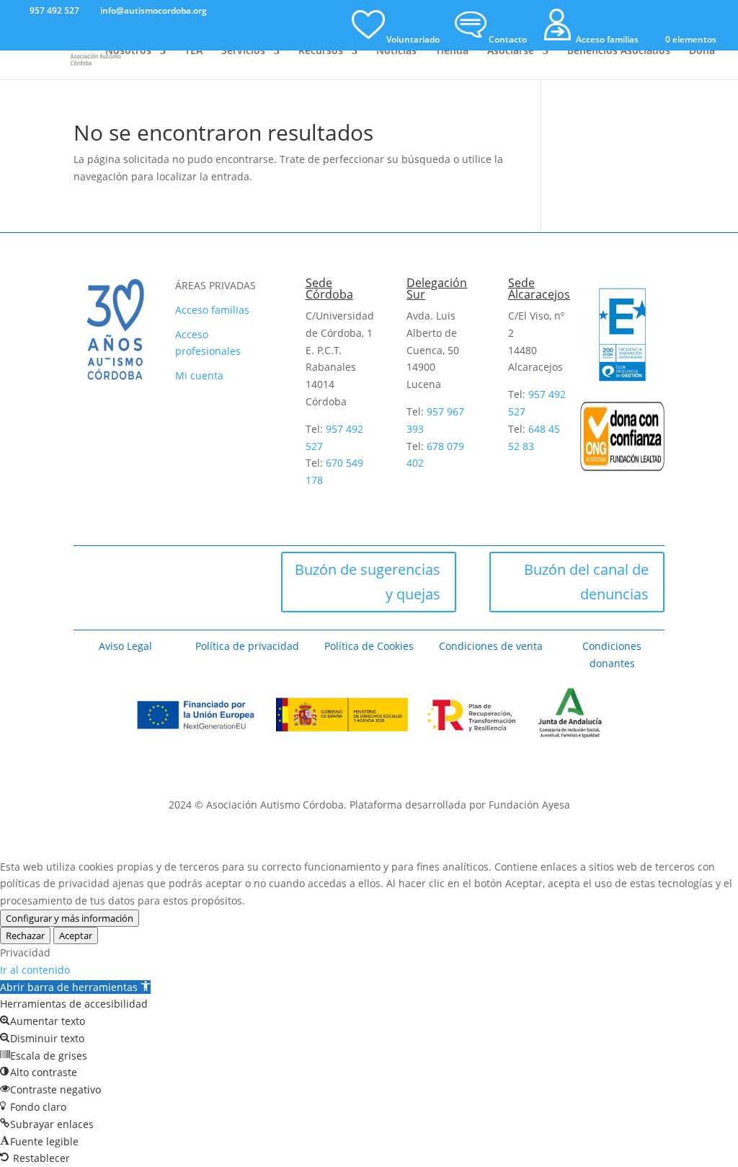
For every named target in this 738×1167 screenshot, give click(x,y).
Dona (702, 51)
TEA (193, 51)
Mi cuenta (199, 375)
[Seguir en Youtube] (206, 568)
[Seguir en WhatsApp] (90, 607)
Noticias (396, 51)
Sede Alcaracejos (539, 288)
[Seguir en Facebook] (90, 568)
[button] (75, 987)
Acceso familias (212, 310)
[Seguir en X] (129, 568)
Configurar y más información (69, 918)
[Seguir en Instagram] (167, 568)
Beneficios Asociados (618, 51)
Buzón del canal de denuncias (586, 582)
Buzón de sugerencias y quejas (367, 582)
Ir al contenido (35, 970)
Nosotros (128, 51)
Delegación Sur (436, 288)
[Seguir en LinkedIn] (129, 607)
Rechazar (25, 935)
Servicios (243, 51)
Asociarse (510, 51)
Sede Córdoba (329, 288)
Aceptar (75, 935)
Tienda (451, 51)
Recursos (320, 51)
